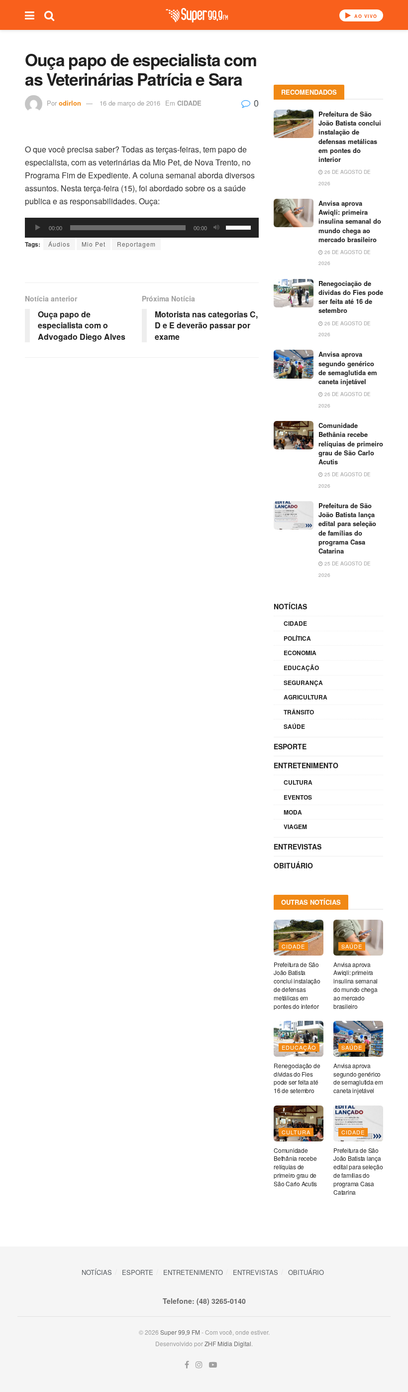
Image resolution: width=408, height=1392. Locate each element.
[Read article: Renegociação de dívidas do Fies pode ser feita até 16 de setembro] (293, 293)
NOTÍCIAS (290, 606)
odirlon (70, 103)
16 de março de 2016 (130, 103)
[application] (142, 228)
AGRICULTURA (305, 697)
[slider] (240, 227)
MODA (293, 812)
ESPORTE (290, 746)
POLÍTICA (297, 638)
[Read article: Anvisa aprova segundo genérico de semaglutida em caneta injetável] (293, 364)
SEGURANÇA (303, 682)
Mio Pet (93, 244)
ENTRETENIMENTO (306, 765)
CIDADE (189, 103)
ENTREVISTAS (297, 846)
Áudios (59, 244)
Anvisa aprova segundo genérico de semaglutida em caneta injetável (347, 367)
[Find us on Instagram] (199, 1365)
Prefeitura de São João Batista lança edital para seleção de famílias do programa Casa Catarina (347, 528)
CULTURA (298, 782)
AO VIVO (364, 16)
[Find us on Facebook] (187, 1365)
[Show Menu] (29, 15)
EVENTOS (298, 797)
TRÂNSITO (299, 711)
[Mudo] (216, 228)
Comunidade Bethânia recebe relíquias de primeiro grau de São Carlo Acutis (350, 443)
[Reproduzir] (38, 228)
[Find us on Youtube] (213, 1365)
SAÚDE (294, 726)
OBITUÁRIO (293, 865)
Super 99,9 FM (180, 1332)
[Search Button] (49, 15)
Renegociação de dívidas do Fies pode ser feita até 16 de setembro (350, 296)
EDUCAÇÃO (301, 667)
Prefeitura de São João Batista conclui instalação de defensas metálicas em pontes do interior (349, 136)
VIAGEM (295, 826)
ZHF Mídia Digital (227, 1343)
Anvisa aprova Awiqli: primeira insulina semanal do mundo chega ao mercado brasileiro (349, 221)
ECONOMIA (300, 652)
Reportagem (136, 244)
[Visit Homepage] (197, 15)
